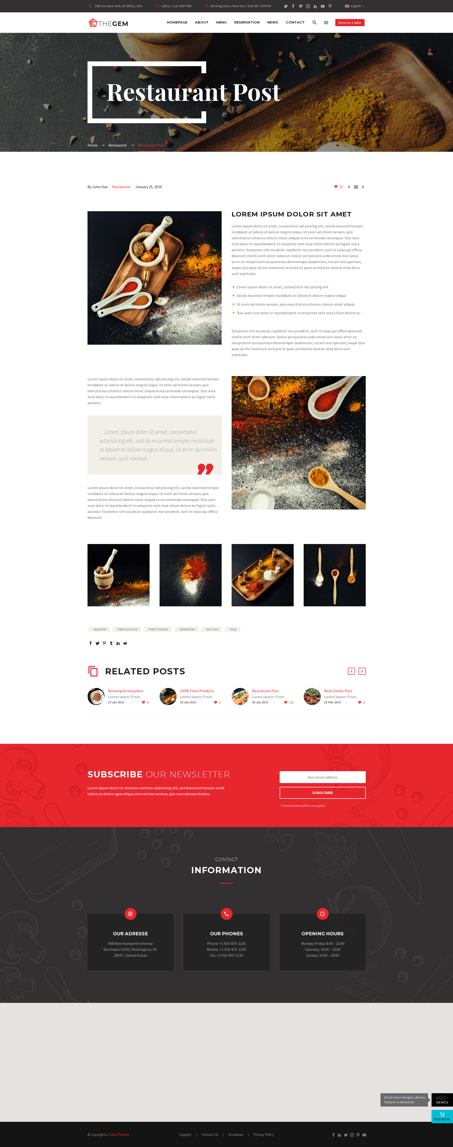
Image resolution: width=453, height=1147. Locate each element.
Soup (233, 629)
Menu (221, 22)
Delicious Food (127, 629)
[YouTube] (323, 6)
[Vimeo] (300, 6)
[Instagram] (308, 6)
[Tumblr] (111, 643)
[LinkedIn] (315, 6)
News (272, 22)
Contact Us (210, 1135)
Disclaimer (236, 1135)
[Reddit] (125, 643)
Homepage (177, 22)
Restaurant (121, 186)
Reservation (247, 22)
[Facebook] (293, 6)
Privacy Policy (263, 1135)
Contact (295, 22)
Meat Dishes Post (338, 690)
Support (186, 1135)
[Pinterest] (330, 6)
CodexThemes (118, 1134)
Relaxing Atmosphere (125, 690)
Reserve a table (350, 22)
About (202, 22)
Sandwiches (187, 629)
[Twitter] (286, 6)
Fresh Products (158, 629)
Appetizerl (100, 629)
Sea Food (212, 629)
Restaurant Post (265, 690)
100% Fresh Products (197, 690)
